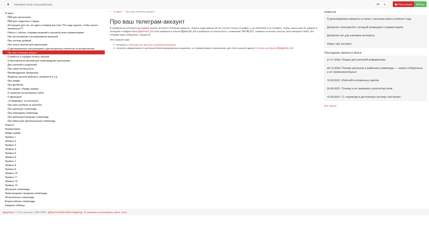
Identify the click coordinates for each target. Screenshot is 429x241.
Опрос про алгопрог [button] (339, 44)
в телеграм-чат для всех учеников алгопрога (151, 44)
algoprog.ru (9, 212)
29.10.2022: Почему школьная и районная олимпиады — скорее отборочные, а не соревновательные (375, 70)
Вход (421, 4)
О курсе (118, 11)
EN (378, 4)
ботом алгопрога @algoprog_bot (275, 48)
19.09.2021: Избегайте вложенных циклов (353, 80)
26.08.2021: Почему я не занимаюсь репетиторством (359, 88)
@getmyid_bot (146, 31)
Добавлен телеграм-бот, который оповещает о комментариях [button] (365, 27)
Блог (124, 212)
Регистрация (405, 4)
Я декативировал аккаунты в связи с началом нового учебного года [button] (369, 19)
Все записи (330, 105)
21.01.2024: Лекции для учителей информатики (356, 59)
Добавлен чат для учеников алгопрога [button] (351, 35)
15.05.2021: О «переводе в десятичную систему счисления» (364, 97)
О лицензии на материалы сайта (102, 212)
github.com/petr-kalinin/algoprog (65, 212)
